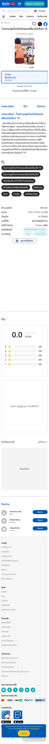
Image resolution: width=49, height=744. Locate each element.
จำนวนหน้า (6, 208)
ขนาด (4, 212)
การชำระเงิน (5, 627)
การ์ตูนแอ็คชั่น (40, 233)
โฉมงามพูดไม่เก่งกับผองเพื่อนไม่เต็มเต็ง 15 (22, 168)
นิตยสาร (30, 16)
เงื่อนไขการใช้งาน (7, 667)
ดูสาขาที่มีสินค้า (27, 240)
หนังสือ (13, 16)
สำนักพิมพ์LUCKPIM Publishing (18, 181)
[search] (3, 11)
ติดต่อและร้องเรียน (8, 662)
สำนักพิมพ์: (6, 230)
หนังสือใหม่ (5, 551)
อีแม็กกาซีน (42, 16)
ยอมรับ (23, 733)
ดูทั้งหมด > (43, 442)
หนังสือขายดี (6, 547)
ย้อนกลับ (7, 22)
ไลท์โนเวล (38, 187)
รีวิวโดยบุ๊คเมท (6, 578)
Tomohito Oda (24, 34)
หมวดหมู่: (6, 234)
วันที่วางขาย (7, 225)
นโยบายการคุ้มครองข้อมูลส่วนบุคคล (15, 671)
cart (19, 3)
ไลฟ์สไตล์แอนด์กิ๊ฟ (8, 609)
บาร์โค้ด (5, 221)
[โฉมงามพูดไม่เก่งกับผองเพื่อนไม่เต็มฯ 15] (40, 24)
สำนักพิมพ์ (5, 565)
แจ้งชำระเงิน (6, 636)
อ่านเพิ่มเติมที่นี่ (34, 728)
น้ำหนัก (4, 216)
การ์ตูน (16, 194)
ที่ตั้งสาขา (5, 676)
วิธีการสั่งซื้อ (6, 622)
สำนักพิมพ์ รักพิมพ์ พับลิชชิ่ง (15, 187)
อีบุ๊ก (21, 16)
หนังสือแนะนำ (6, 556)
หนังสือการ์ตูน (31, 194)
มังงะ (5, 194)
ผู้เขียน (4, 569)
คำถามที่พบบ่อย (7, 640)
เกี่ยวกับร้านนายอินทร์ (9, 658)
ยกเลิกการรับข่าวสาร (9, 645)
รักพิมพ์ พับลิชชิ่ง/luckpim (35, 229)
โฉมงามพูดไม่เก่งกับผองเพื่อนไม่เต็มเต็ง (20, 174)
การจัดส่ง (5, 631)
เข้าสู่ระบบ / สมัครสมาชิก (34, 4)
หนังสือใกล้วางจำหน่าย (10, 560)
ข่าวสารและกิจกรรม (8, 574)
